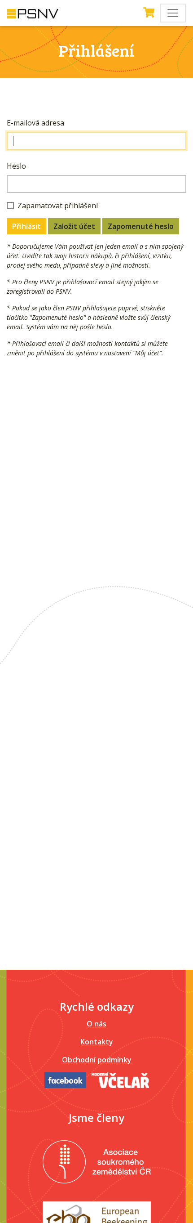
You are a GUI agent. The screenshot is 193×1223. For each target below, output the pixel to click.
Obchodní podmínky (97, 1060)
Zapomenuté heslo (141, 226)
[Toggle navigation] (173, 13)
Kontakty (96, 1042)
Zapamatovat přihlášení (58, 206)
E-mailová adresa (35, 123)
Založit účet (74, 226)
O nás (96, 1024)
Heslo (16, 166)
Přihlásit (26, 226)
